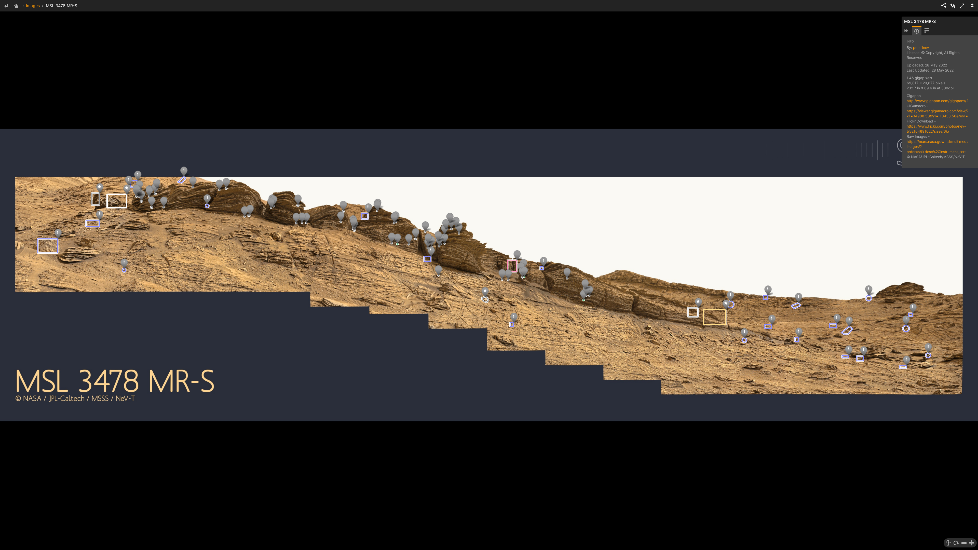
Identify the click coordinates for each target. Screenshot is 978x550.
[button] (962, 5)
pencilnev (921, 47)
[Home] (16, 6)
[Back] (6, 6)
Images (33, 5)
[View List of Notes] (927, 30)
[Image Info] (916, 31)
